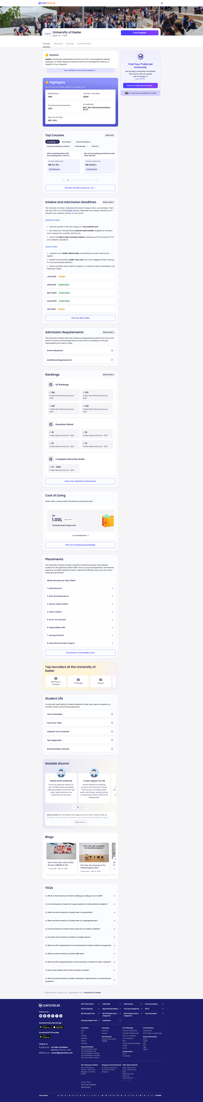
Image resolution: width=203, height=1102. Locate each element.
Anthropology (81, 146)
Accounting (52, 142)
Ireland (83, 1041)
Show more (108, 202)
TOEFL (145, 1041)
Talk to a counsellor (129, 1036)
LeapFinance (147, 1030)
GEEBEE (104, 1041)
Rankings (70, 43)
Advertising (67, 142)
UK (82, 1033)
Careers (104, 1033)
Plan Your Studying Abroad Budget (80, 545)
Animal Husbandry (83, 142)
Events (125, 1048)
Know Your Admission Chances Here (80, 481)
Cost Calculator (128, 1038)
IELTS (124, 1054)
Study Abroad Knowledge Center (131, 1044)
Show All (95, 146)
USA (82, 1030)
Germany (84, 1043)
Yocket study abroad (109, 1039)
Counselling (126, 1056)
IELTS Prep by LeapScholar (152, 1033)
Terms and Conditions (88, 1084)
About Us (105, 1030)
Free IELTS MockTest (130, 1030)
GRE (144, 1047)
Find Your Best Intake (80, 318)
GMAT (145, 1049)
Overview (46, 43)
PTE (144, 1045)
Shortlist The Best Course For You (79, 188)
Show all (109, 135)
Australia (84, 1038)
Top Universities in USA (89, 1049)
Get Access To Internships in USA (80, 652)
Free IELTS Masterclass (131, 1033)
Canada (83, 1036)
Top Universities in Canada (90, 1053)
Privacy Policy (86, 1082)
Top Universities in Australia (90, 1055)
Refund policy (86, 1087)
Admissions (58, 43)
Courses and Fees (84, 43)
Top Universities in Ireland (90, 1057)
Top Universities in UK (88, 1051)
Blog (124, 1041)
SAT (144, 1043)
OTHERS (158, 1095)
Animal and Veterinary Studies (59, 146)
